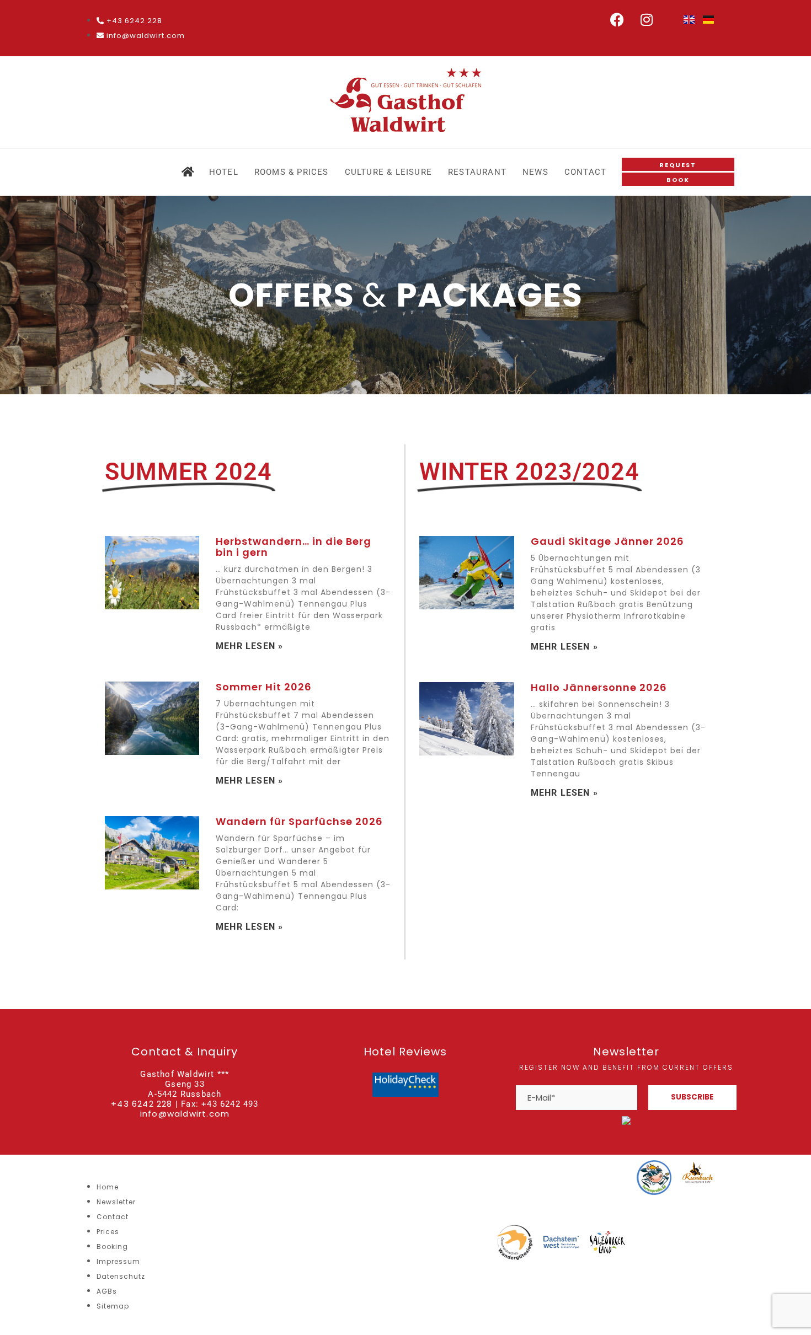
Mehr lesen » (249, 646)
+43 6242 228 (141, 1103)
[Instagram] (647, 19)
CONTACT (585, 172)
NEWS (535, 172)
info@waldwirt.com (185, 1113)
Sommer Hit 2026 (264, 687)
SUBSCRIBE (692, 1097)
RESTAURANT (477, 172)
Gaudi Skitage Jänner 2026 (607, 541)
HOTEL (223, 172)
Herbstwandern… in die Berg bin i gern (293, 546)
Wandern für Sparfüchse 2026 (299, 821)
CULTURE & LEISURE (388, 172)
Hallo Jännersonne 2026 (599, 687)
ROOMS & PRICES (291, 172)
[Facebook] (617, 19)
